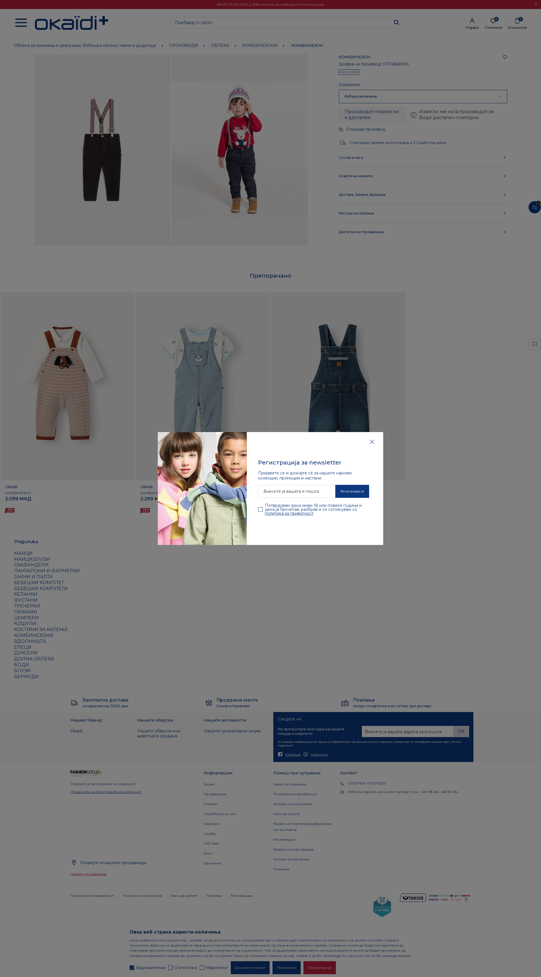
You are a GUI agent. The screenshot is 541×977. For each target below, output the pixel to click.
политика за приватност (289, 513)
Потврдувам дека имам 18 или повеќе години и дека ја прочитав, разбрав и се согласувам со (313, 509)
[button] (372, 441)
